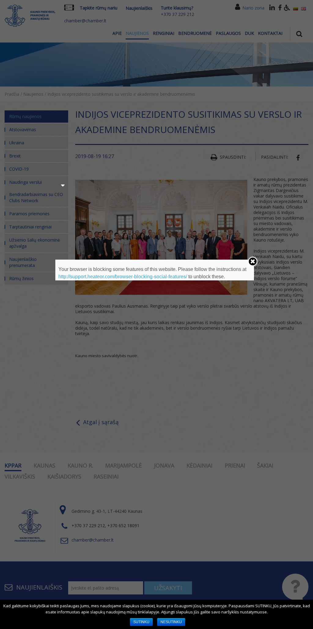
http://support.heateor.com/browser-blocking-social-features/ (122, 276)
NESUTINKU (171, 622)
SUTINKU (141, 622)
